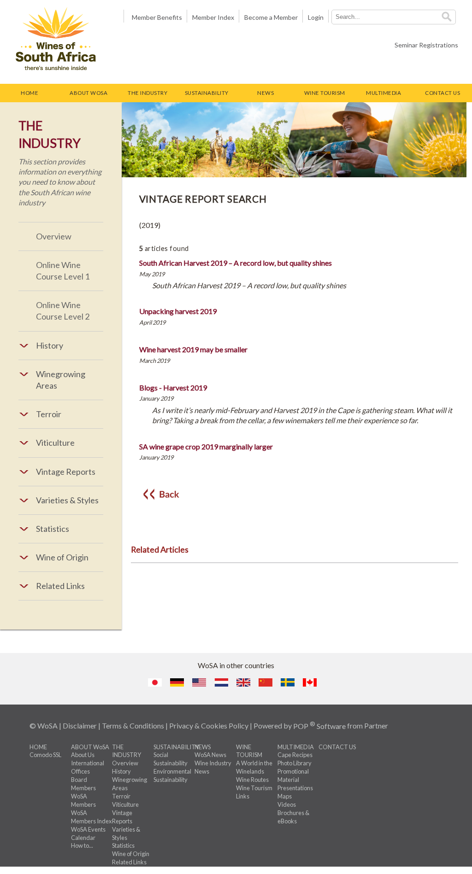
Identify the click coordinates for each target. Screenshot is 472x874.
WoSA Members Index (91, 817)
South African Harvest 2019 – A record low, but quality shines (235, 262)
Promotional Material (293, 775)
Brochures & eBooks (293, 817)
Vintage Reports (122, 817)
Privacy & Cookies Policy (208, 726)
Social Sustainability (170, 759)
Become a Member (271, 17)
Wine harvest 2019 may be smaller (193, 349)
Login (316, 17)
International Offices (87, 767)
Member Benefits (155, 17)
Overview (53, 236)
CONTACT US (442, 93)
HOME (29, 93)
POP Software (319, 726)
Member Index (213, 17)
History (121, 771)
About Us (82, 754)
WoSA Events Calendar (88, 833)
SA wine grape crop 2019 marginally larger (206, 446)
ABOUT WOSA (88, 93)
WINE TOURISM (324, 93)
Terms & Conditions (133, 726)
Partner (376, 726)
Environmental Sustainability (172, 775)
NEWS (265, 93)
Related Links (129, 862)
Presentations (295, 788)
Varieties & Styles (126, 833)
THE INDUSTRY (147, 93)
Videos (286, 804)
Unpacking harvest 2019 (178, 311)
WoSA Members (83, 800)
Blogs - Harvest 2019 (173, 387)
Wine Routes (252, 779)
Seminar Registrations (426, 45)
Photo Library (294, 763)
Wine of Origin (130, 853)
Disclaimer (80, 726)
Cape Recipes (295, 754)
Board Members (83, 784)
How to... (82, 845)
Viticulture (125, 804)
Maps (284, 796)
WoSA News (210, 754)
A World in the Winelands (254, 767)
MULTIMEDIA (383, 93)
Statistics (123, 845)
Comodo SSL (45, 754)
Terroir (121, 796)
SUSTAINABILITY (207, 93)
